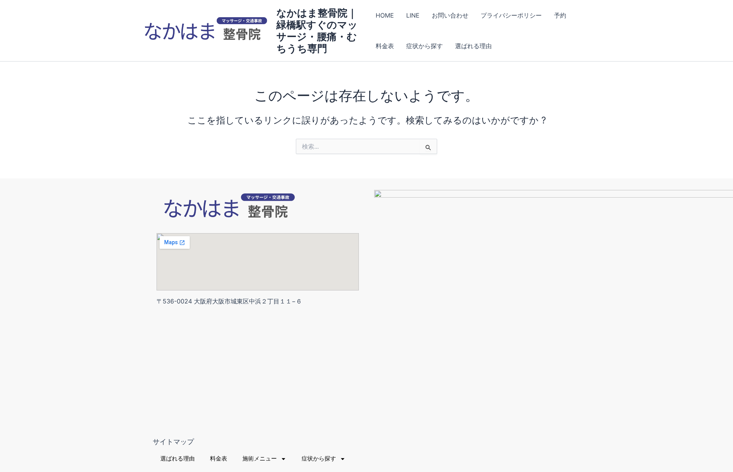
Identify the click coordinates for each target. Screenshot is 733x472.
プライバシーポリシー (511, 15)
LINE (413, 15)
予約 (560, 15)
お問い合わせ (450, 15)
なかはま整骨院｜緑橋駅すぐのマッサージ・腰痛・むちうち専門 (317, 31)
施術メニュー (259, 458)
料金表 (385, 46)
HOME (385, 15)
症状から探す (424, 46)
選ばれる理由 (473, 46)
